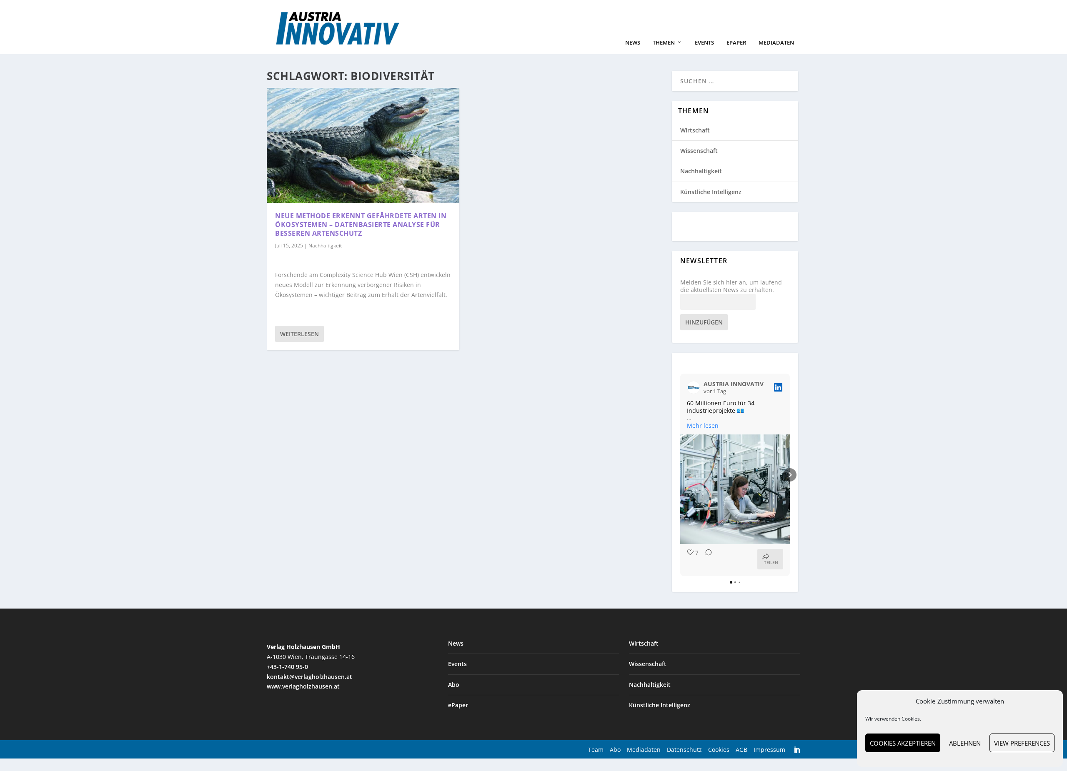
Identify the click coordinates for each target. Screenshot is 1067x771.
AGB (741, 750)
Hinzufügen (704, 322)
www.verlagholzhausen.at (303, 686)
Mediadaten (776, 42)
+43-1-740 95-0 (287, 667)
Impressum (769, 750)
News (632, 42)
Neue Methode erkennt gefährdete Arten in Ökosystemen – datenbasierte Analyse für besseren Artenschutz (360, 224)
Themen (664, 42)
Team (596, 750)
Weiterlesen (299, 334)
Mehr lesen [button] (703, 425)
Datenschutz (684, 750)
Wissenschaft (699, 151)
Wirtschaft (695, 130)
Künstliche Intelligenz (710, 192)
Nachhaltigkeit (325, 245)
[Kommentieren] (706, 559)
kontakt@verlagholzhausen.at (309, 677)
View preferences (1022, 743)
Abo (453, 685)
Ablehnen (965, 743)
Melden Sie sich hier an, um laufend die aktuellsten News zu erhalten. (731, 286)
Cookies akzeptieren (903, 743)
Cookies (718, 750)
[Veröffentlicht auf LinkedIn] (778, 387)
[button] (680, 475)
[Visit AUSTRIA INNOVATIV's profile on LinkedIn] (693, 387)
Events (704, 42)
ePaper (736, 42)
